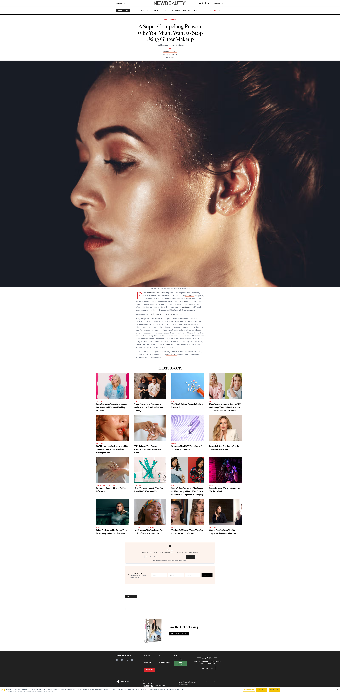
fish (140, 344)
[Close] (337, 690)
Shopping (137, 485)
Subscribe (120, 3)
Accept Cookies (274, 689)
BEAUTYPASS (214, 10)
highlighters (189, 295)
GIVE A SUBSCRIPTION (178, 633)
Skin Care (100, 443)
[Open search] (222, 10)
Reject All (261, 689)
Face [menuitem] (148, 10)
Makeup (173, 19)
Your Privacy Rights (249, 689)
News (173, 401)
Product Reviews (178, 443)
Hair (211, 401)
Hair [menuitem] (171, 10)
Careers (161, 656)
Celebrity (100, 401)
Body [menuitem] (165, 10)
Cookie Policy (147, 662)
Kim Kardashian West (155, 293)
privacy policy (183, 560)
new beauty (130, 597)
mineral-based (171, 354)
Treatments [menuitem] (157, 10)
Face (135, 401)
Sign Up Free (207, 668)
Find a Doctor (178, 656)
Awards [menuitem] (178, 10)
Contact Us (147, 656)
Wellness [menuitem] (195, 10)
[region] (170, 690)
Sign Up (189, 557)
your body (185, 307)
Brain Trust (162, 659)
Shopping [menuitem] (186, 10)
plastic (166, 344)
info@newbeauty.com (148, 686)
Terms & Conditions (164, 662)
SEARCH (207, 575)
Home (166, 19)
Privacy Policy (178, 659)
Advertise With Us (149, 659)
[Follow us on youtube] (208, 3)
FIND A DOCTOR (123, 10)
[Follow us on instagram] (205, 3)
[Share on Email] (128, 609)
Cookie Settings (180, 663)
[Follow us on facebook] (200, 3)
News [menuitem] (142, 10)
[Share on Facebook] (125, 609)
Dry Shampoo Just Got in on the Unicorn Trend (166, 314)
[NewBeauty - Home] (170, 3)
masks (183, 301)
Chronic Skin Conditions (106, 485)
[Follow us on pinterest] (202, 3)
